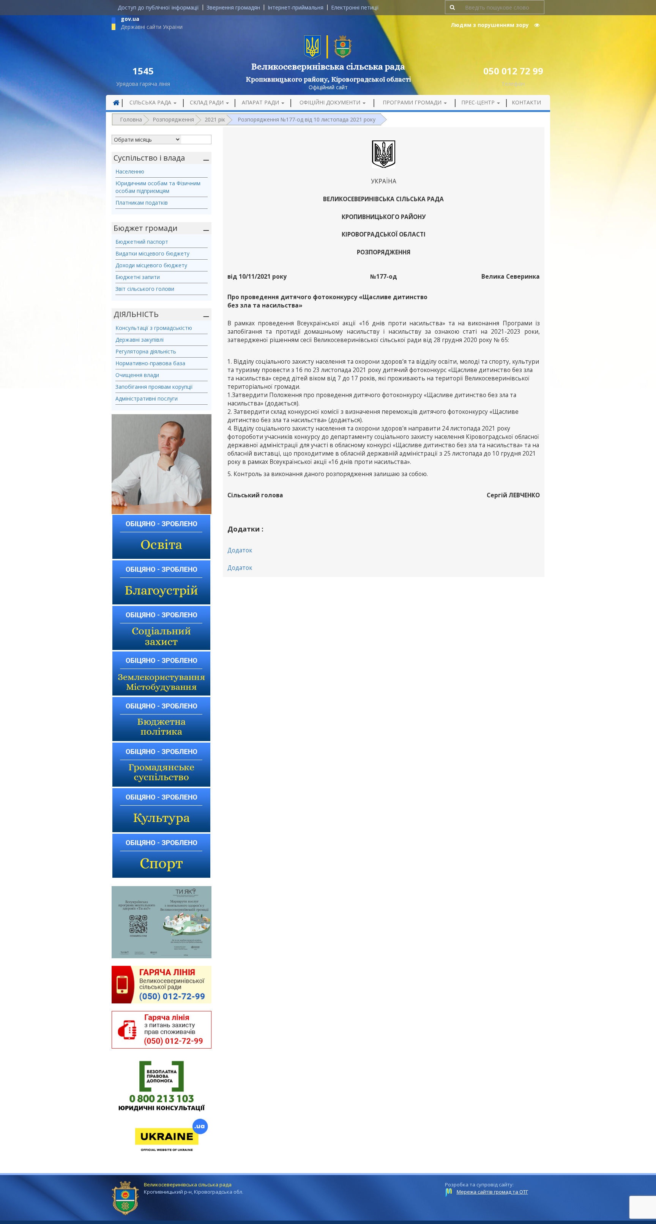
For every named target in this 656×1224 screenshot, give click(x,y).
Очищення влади (137, 375)
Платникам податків (141, 202)
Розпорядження (173, 119)
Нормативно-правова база (150, 363)
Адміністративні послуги (146, 398)
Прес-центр (478, 102)
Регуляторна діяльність (145, 351)
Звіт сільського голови (144, 288)
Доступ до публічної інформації (158, 7)
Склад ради (207, 102)
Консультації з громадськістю (153, 327)
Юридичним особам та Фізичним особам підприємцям (157, 187)
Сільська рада (151, 102)
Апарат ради (261, 102)
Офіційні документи (331, 102)
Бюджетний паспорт (141, 241)
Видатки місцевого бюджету (152, 253)
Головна (131, 119)
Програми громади (413, 102)
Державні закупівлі (139, 339)
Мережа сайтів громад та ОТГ (492, 1191)
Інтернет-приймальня (295, 7)
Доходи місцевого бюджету (151, 265)
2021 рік (215, 119)
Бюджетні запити (137, 277)
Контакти (526, 102)
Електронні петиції (355, 7)
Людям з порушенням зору (490, 24)
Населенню (129, 171)
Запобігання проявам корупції (154, 386)
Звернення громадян (233, 7)
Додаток (239, 550)
